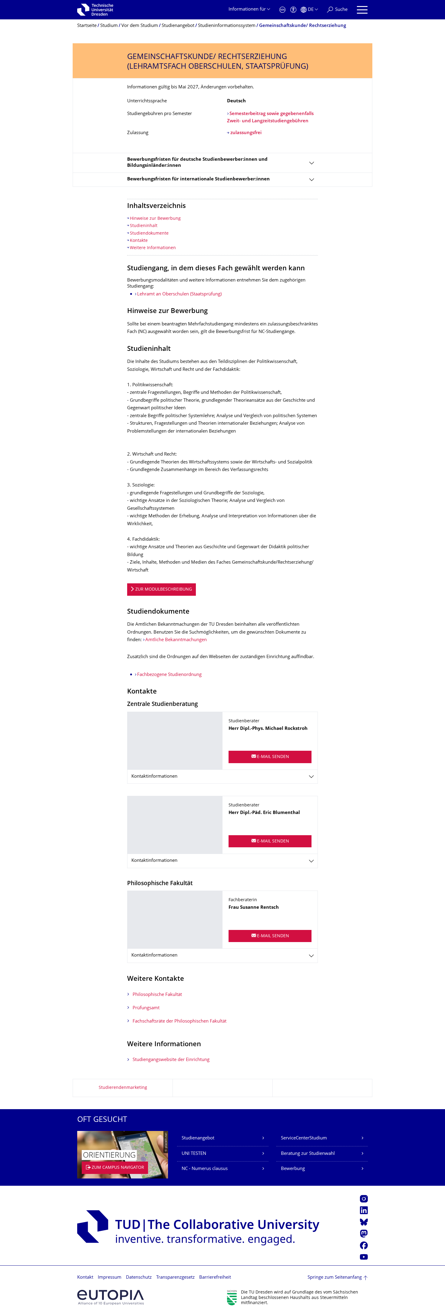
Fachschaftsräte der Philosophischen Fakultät (179, 1021)
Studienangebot (198, 1138)
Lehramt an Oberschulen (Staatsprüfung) (179, 294)
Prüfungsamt (146, 1008)
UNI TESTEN (194, 1154)
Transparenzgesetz (175, 1277)
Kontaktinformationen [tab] (154, 776)
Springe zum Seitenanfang (335, 1277)
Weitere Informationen (153, 248)
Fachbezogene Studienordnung (169, 675)
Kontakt (85, 1277)
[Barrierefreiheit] (293, 10)
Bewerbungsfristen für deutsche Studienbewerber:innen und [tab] (197, 162)
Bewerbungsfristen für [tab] (198, 179)
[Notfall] (282, 10)
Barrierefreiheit (215, 1277)
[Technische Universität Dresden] (95, 10)
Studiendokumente (149, 234)
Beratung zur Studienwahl (308, 1154)
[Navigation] (362, 10)
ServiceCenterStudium (304, 1138)
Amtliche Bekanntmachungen (176, 640)
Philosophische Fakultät (157, 995)
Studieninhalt (143, 226)
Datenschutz (139, 1277)
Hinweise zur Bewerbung (155, 219)
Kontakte (139, 241)
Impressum (109, 1277)
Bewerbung (293, 1169)
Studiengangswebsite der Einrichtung (171, 1060)
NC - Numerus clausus (205, 1169)
